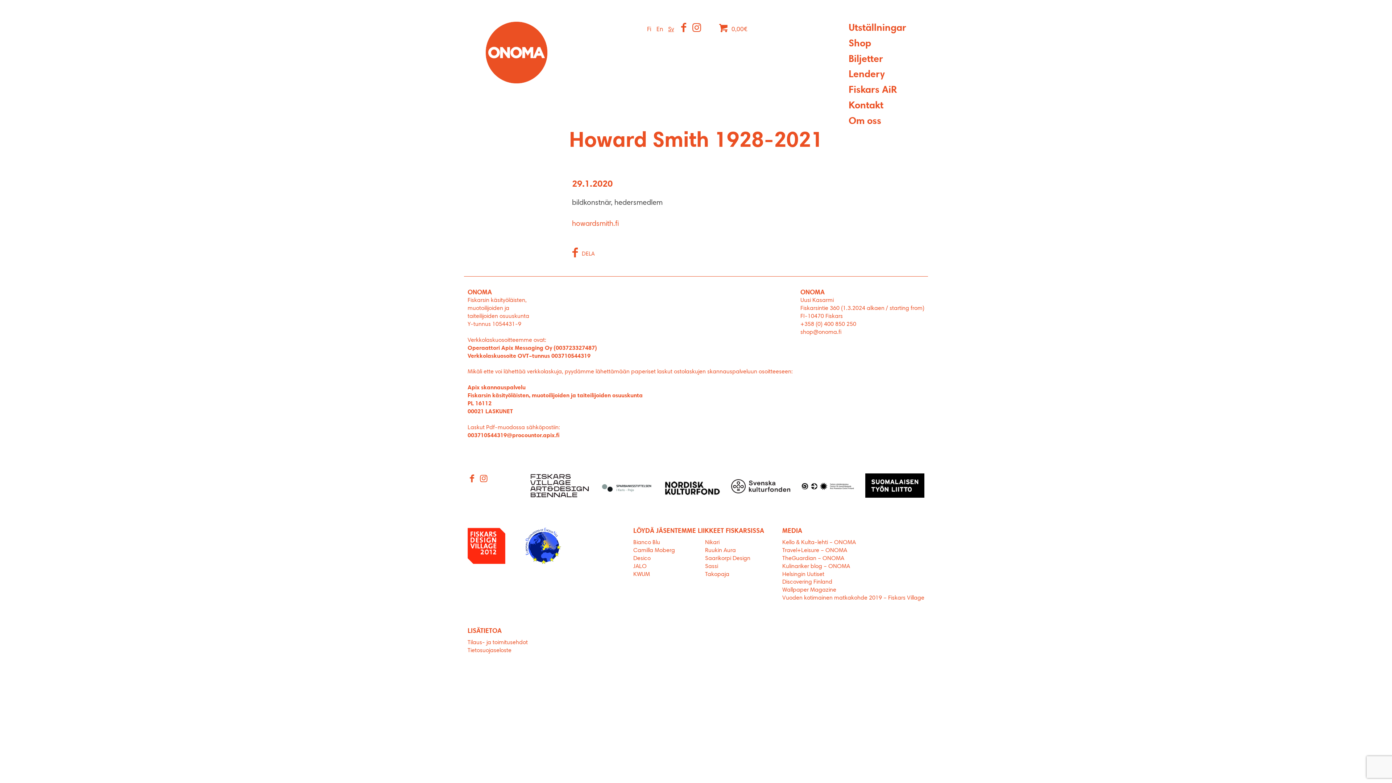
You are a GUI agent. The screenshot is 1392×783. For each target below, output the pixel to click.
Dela (588, 254)
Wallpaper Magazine (809, 590)
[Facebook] (684, 29)
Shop (860, 44)
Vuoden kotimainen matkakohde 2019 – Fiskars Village (853, 598)
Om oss (865, 122)
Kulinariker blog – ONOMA (816, 566)
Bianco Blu (646, 543)
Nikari (712, 543)
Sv (671, 29)
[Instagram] (697, 29)
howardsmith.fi (595, 224)
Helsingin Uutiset (803, 574)
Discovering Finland (807, 582)
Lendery (867, 75)
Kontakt (866, 106)
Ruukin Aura (720, 551)
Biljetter (866, 60)
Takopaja (717, 574)
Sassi (712, 566)
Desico (642, 559)
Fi (649, 29)
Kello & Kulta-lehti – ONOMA (819, 543)
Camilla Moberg (654, 551)
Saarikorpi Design (727, 559)
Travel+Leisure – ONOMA (814, 551)
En (659, 29)
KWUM (641, 574)
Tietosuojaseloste (489, 651)
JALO (640, 566)
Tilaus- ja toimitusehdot (498, 643)
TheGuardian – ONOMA (813, 559)
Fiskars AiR (873, 90)
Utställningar (877, 28)
